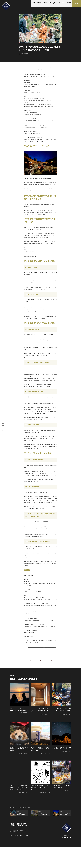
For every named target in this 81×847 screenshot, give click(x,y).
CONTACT (69, 3)
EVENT (34, 3)
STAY (50, 3)
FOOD (59, 3)
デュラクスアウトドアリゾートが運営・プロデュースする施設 (42, 647)
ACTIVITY (45, 3)
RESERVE (76, 3)
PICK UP (54, 3)
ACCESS (63, 3)
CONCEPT (39, 3)
